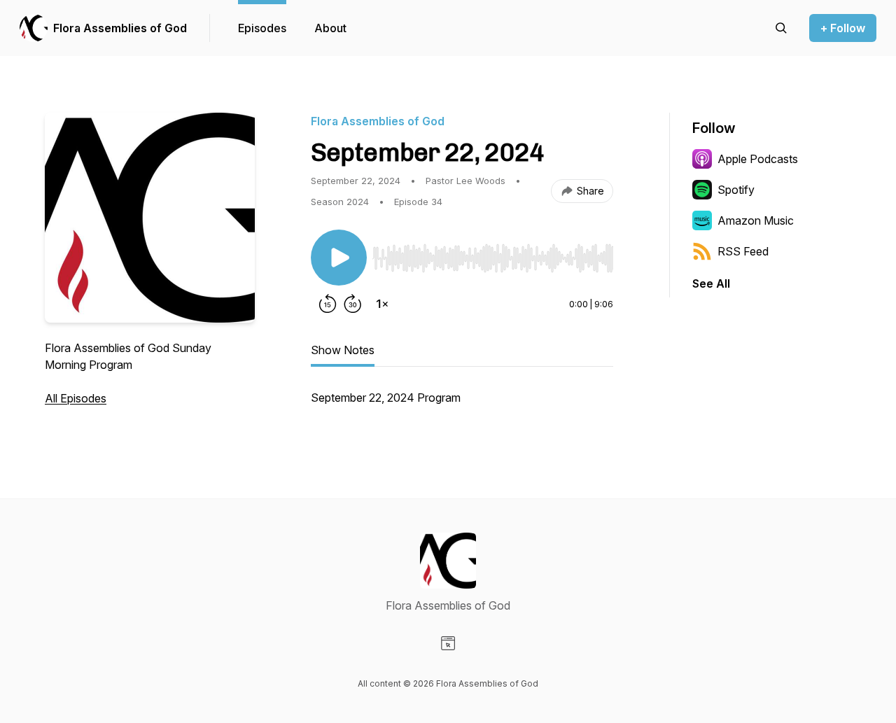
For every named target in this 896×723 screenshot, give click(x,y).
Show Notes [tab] (342, 350)
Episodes (262, 28)
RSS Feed (743, 251)
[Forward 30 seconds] (353, 304)
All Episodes (75, 398)
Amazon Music (756, 220)
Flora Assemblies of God (120, 28)
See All (711, 283)
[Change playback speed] (382, 304)
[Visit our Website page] (448, 643)
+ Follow (842, 28)
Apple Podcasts (758, 159)
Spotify (736, 190)
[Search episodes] (781, 28)
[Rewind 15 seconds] (327, 304)
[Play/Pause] (339, 258)
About (330, 28)
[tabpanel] (462, 404)
